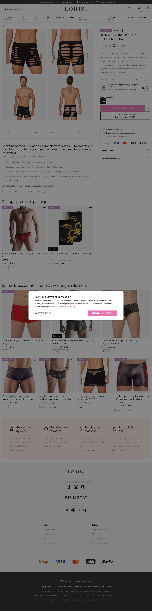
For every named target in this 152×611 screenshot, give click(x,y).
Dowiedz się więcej (67, 306)
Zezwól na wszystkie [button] (102, 313)
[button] (43, 313)
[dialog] (76, 305)
